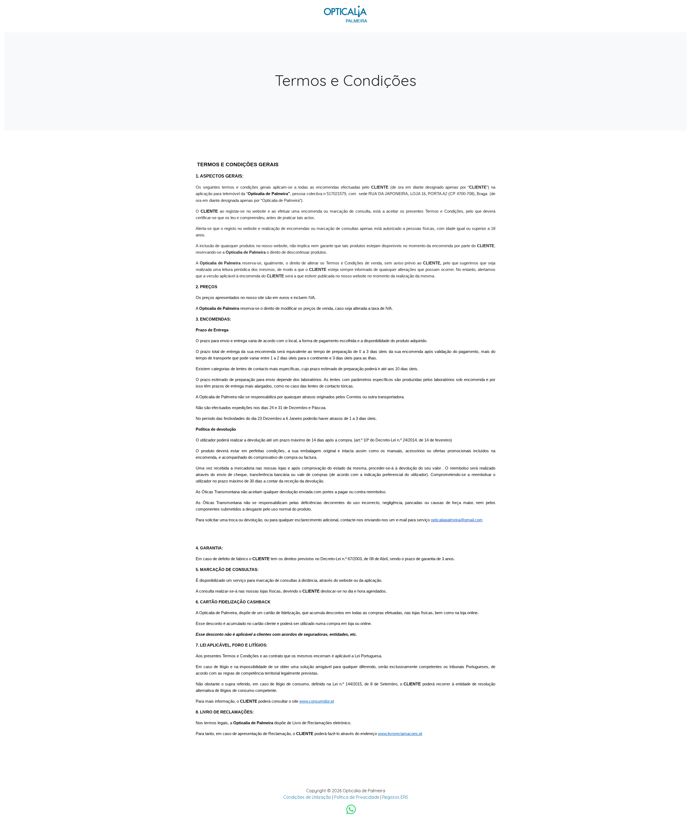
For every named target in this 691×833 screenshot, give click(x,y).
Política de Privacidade (356, 797)
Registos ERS (395, 797)
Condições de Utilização (307, 797)
